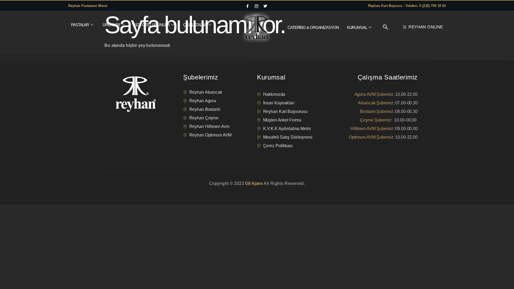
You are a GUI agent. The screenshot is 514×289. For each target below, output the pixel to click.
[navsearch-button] (385, 27)
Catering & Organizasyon (313, 27)
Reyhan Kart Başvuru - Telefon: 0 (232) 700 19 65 (407, 6)
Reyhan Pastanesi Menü (87, 6)
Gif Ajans (254, 183)
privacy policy (110, 190)
